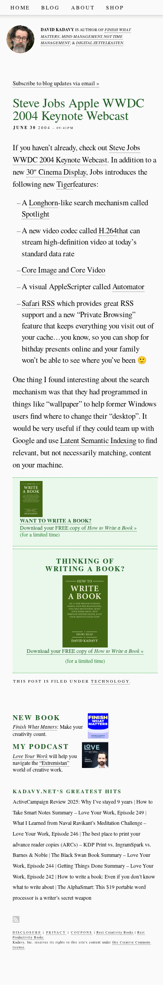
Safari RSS (38, 303)
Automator (128, 286)
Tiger (65, 184)
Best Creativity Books (115, 932)
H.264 (108, 230)
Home (20, 7)
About (83, 7)
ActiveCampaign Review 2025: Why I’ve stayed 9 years (73, 801)
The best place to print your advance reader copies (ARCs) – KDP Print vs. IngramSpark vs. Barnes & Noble (82, 844)
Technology (110, 681)
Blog (50, 7)
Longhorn (43, 202)
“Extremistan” (54, 762)
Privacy (56, 932)
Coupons (81, 932)
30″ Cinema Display (56, 171)
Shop (115, 7)
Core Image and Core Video (63, 269)
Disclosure (27, 932)
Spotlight (35, 213)
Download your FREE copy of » (78, 524)
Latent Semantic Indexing (98, 440)
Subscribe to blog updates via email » (56, 83)
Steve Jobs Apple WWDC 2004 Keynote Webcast (78, 109)
